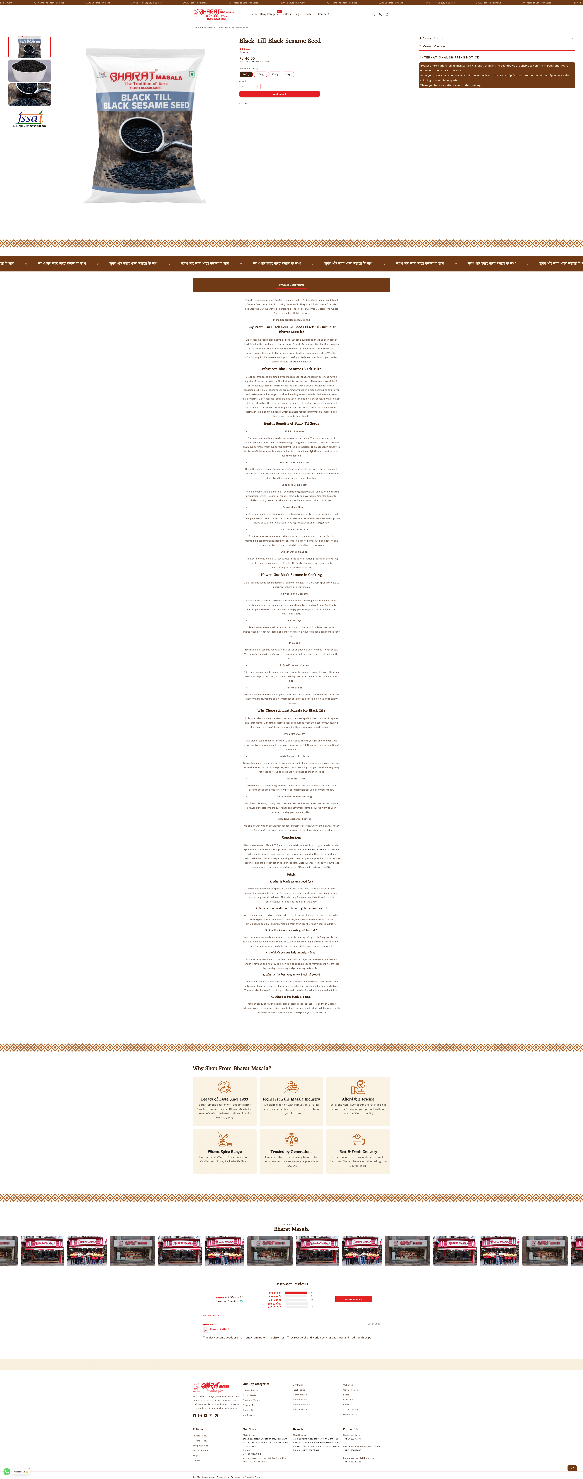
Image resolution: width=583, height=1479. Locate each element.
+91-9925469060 (352, 1450)
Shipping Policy (200, 1445)
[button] (373, 14)
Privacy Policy (200, 1435)
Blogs (196, 1455)
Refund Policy (200, 1440)
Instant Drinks (300, 1399)
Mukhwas (348, 1384)
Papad (346, 1394)
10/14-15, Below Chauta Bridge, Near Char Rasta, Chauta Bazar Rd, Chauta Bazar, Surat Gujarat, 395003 (265, 1442)
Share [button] (246, 103)
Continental (249, 1415)
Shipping (251, 61)
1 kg (288, 74)
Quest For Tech (252, 1477)
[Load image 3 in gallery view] (29, 94)
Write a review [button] (354, 1299)
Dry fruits (298, 1384)
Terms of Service (201, 1450)
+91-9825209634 (252, 1454)
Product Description (291, 285)
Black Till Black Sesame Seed (233, 27)
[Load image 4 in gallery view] (29, 118)
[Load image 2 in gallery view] (29, 71)
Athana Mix (249, 1405)
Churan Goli (249, 1410)
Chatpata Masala (251, 1400)
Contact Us (199, 1460)
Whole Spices (350, 1414)
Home (196, 27)
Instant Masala (250, 1390)
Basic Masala (208, 27)
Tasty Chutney (350, 1409)
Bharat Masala (209, 1477)
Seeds (346, 1404)
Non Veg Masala (351, 1389)
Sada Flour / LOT (351, 1399)
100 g (246, 74)
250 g (260, 74)
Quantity (243, 81)
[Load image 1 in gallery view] (29, 47)
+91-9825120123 (352, 1461)
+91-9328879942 (310, 1450)
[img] (208, 1324)
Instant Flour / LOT (303, 1404)
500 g (274, 74)
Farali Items (299, 1389)
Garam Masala (300, 1394)
